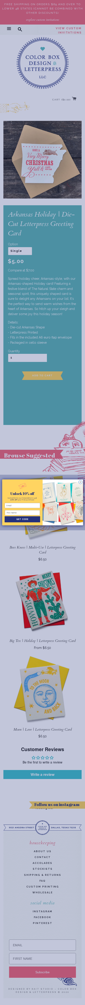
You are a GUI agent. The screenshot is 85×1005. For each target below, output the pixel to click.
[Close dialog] (80, 482)
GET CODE (22, 519)
